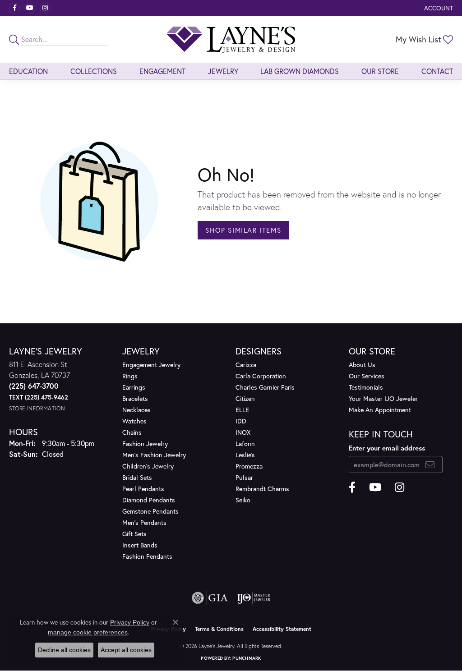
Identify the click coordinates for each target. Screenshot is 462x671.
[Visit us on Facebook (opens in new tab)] (14, 8)
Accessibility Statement (282, 628)
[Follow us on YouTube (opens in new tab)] (29, 8)
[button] (437, 8)
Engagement (162, 71)
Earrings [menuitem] (133, 387)
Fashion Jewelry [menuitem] (145, 443)
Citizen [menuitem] (245, 398)
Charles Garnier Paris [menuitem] (265, 387)
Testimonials (366, 387)
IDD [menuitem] (241, 421)
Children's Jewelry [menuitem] (148, 466)
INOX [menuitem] (243, 432)
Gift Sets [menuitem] (134, 533)
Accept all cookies (126, 649)
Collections (93, 71)
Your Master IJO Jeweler (383, 398)
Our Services (366, 376)
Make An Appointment (380, 409)
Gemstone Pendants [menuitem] (150, 511)
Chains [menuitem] (132, 432)
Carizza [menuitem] (246, 364)
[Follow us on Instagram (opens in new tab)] (45, 8)
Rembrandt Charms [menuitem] (262, 488)
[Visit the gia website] (210, 598)
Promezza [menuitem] (249, 466)
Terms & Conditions (219, 628)
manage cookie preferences (88, 632)
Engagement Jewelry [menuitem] (151, 364)
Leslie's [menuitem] (245, 454)
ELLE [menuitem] (242, 409)
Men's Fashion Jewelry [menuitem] (154, 454)
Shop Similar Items (243, 229)
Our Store (380, 71)
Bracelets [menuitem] (135, 398)
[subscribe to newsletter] (430, 464)
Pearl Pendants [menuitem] (143, 488)
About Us (362, 364)
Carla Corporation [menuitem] (261, 376)
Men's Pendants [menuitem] (144, 522)
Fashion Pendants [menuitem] (147, 556)
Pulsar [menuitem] (244, 477)
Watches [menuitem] (134, 421)
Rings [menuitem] (130, 376)
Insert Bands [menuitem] (139, 545)
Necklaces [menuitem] (136, 409)
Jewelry (223, 71)
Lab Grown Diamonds (299, 71)
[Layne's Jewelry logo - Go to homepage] (231, 39)
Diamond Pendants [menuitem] (148, 500)
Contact (437, 71)
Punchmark (246, 658)
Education (28, 71)
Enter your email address (387, 447)
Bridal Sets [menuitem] (137, 477)
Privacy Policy (129, 622)
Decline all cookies (64, 649)
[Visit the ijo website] (254, 598)
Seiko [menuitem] (243, 500)
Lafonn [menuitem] (245, 443)
